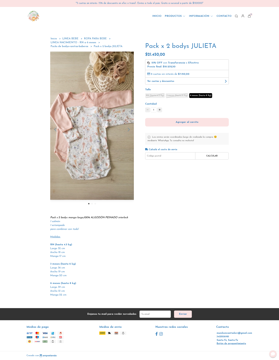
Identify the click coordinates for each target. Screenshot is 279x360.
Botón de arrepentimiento (231, 343)
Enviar (183, 314)
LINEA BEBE (70, 38)
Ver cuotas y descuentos (160, 81)
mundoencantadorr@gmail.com (234, 333)
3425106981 (223, 337)
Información (199, 16)
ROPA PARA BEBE (96, 38)
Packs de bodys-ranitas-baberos (70, 46)
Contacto (224, 16)
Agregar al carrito (187, 122)
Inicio (156, 16)
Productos (173, 16)
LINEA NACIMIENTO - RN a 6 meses (74, 42)
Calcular (212, 156)
